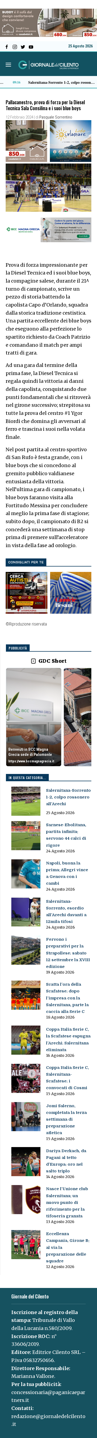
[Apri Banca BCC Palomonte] (33, 717)
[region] (48, 717)
